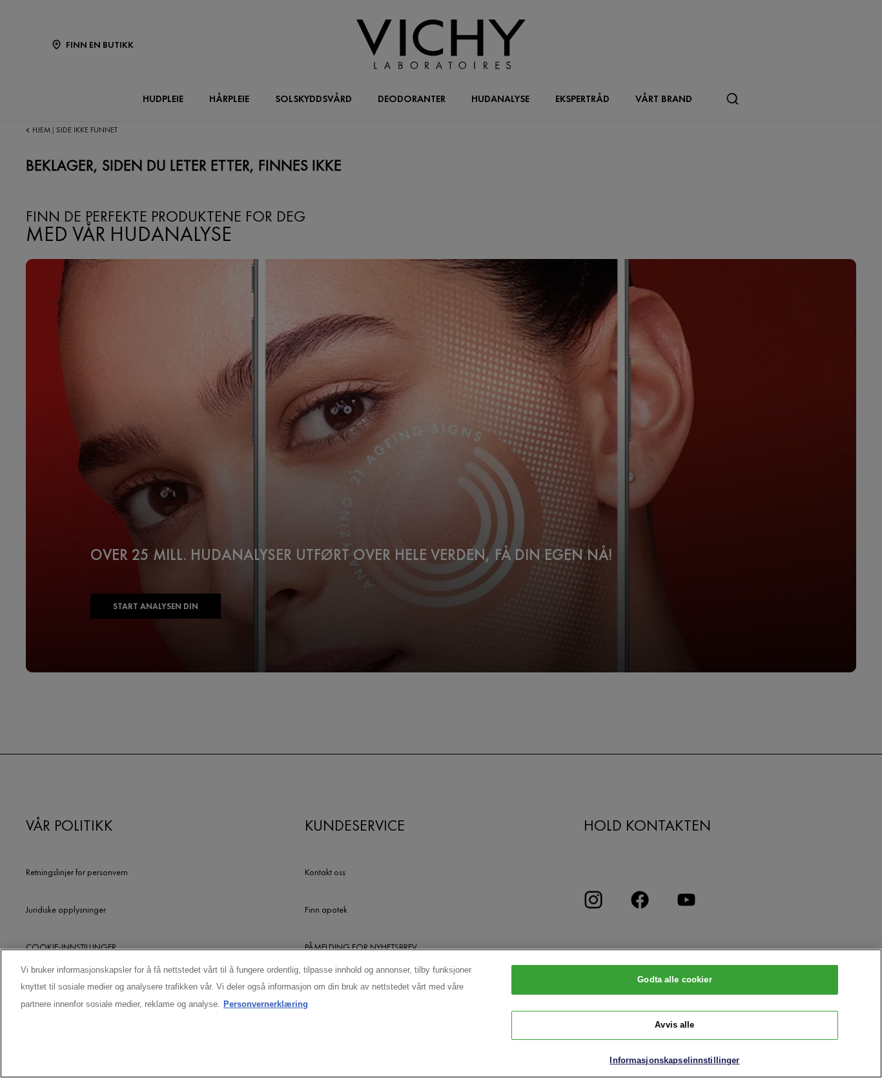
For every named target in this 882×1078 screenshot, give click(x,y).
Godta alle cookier (674, 979)
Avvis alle (674, 1025)
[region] (441, 1013)
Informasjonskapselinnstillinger (674, 1060)
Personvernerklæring (265, 1004)
